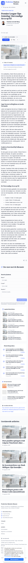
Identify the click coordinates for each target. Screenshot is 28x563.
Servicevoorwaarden (12, 303)
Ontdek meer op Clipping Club (8, 542)
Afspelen (6, 39)
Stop (14, 39)
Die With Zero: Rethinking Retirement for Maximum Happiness (14, 409)
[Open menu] (25, 3)
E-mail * (3, 283)
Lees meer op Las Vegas (7, 411)
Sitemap (3, 533)
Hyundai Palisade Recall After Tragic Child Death (12, 540)
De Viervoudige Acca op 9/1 (10, 69)
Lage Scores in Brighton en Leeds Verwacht (14, 65)
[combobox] (18, 40)
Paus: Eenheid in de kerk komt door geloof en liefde (14, 407)
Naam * (3, 277)
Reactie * (3, 289)
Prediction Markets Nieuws (9, 504)
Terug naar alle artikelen (9, 7)
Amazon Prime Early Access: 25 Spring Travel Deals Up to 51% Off (14, 545)
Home (2, 523)
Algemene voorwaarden (6, 531)
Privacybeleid (4, 303)
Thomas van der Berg (13, 21)
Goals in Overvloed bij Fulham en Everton (13, 67)
